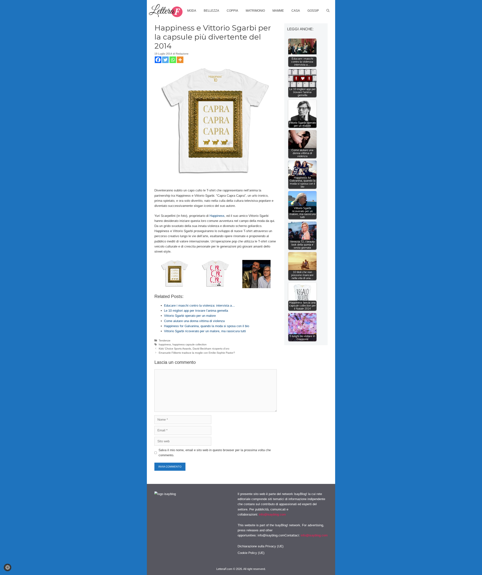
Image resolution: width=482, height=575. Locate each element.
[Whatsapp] (172, 59)
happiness (165, 344)
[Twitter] (165, 59)
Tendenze (164, 340)
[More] (180, 59)
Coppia (232, 10)
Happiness (217, 216)
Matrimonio (255, 10)
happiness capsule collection (189, 344)
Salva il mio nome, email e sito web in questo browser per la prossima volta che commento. (215, 452)
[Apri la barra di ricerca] (328, 10)
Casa (295, 10)
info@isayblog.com (272, 514)
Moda (191, 10)
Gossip (313, 10)
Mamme (278, 10)
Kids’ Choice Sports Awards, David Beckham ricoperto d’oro (194, 348)
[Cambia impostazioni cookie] (7, 567)
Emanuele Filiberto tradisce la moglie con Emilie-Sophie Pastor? (197, 352)
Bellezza (211, 10)
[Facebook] (158, 59)
